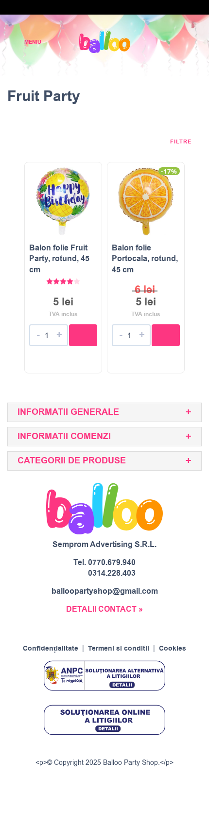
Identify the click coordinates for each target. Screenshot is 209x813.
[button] (83, 335)
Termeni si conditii (118, 649)
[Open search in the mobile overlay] (168, 42)
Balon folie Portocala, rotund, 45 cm (145, 259)
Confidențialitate (50, 649)
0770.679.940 (112, 562)
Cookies (172, 649)
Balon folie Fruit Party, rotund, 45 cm (59, 259)
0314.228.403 (112, 573)
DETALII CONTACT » (104, 609)
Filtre (181, 142)
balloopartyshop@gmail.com (105, 591)
